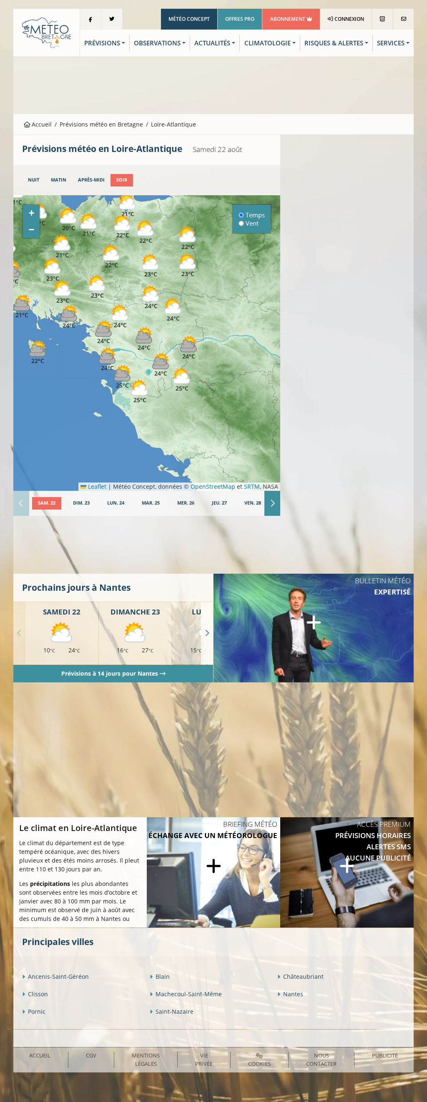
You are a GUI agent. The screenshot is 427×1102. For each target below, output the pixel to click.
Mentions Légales (146, 1059)
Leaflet (96, 486)
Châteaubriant (303, 976)
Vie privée (204, 1059)
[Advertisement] (213, 84)
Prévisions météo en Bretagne (101, 124)
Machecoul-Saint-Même (189, 994)
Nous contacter (321, 1059)
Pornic (36, 1011)
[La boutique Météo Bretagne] (382, 19)
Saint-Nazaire (174, 1011)
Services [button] (390, 43)
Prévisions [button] (102, 43)
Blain (163, 976)
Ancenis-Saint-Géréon (58, 976)
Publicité (385, 1055)
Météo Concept (189, 18)
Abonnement (288, 18)
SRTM (252, 486)
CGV (91, 1055)
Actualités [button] (212, 43)
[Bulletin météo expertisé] (314, 628)
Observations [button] (157, 43)
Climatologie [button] (267, 43)
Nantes (293, 994)
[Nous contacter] (403, 19)
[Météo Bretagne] (46, 32)
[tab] (33, 180)
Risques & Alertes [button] (333, 43)
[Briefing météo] (213, 872)
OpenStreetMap (213, 486)
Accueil (41, 124)
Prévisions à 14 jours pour (109, 673)
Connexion (348, 18)
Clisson (38, 994)
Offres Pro (239, 18)
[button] (62, 292)
